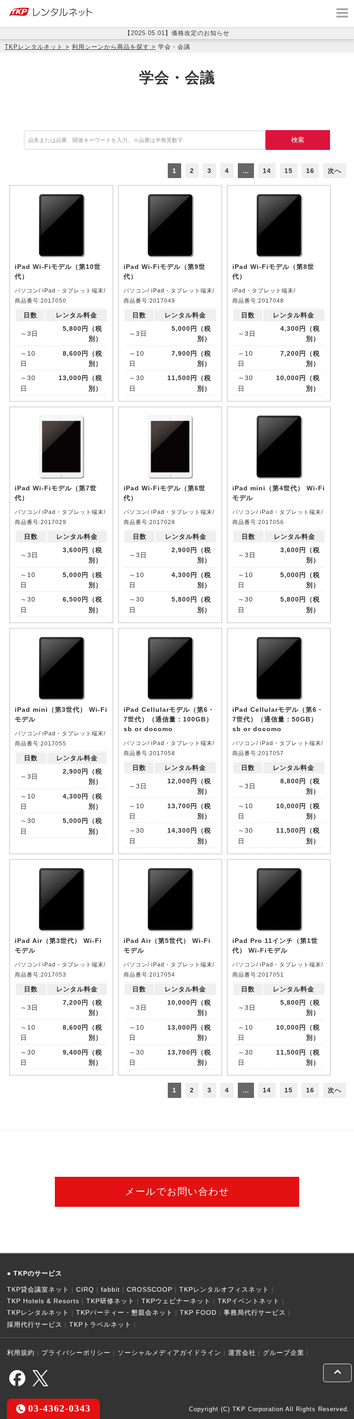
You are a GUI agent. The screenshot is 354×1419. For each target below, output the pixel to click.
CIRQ (85, 1289)
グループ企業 (283, 1352)
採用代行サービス (34, 1324)
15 (288, 170)
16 (310, 170)
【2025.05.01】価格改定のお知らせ (177, 33)
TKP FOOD (198, 1312)
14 (267, 170)
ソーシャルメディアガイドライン (169, 1352)
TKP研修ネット (110, 1301)
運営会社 (242, 1352)
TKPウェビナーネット (176, 1301)
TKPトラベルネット (100, 1324)
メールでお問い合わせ (177, 1191)
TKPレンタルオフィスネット (224, 1289)
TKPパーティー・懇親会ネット (124, 1312)
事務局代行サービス (255, 1312)
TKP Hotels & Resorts (43, 1301)
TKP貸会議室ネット (38, 1289)
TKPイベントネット (249, 1301)
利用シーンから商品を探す (110, 46)
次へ (335, 170)
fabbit (110, 1289)
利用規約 (21, 1352)
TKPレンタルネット (34, 46)
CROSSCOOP (149, 1289)
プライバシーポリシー (76, 1352)
